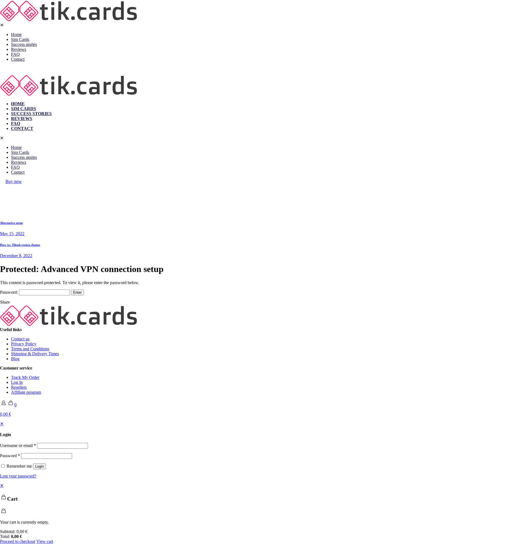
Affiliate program (26, 392)
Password (10, 455)
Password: (9, 292)
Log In (17, 382)
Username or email (18, 445)
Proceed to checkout (17, 541)
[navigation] (264, 513)
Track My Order (25, 377)
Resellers (19, 387)
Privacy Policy (23, 344)
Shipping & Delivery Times (35, 353)
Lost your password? (18, 476)
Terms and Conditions (30, 348)
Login (39, 466)
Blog (15, 358)
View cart (44, 541)
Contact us (20, 339)
